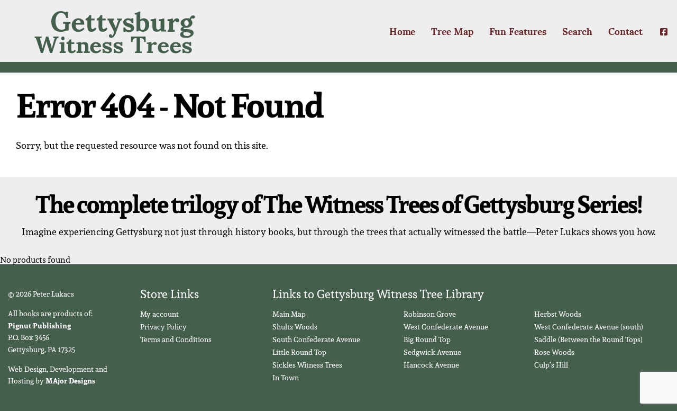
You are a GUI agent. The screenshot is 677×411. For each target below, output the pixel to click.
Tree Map (452, 30)
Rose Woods (554, 352)
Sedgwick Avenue (432, 352)
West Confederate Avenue (446, 327)
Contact (625, 30)
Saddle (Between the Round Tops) (588, 339)
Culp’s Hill (551, 365)
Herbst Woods (557, 314)
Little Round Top (299, 352)
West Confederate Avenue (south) (588, 327)
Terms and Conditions (176, 339)
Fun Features (517, 30)
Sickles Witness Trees (307, 365)
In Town (285, 377)
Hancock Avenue (431, 365)
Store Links (169, 294)
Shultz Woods (294, 327)
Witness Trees (114, 31)
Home (402, 30)
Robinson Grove (430, 314)
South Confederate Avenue (316, 339)
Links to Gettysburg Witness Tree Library (378, 294)
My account (159, 314)
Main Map (289, 314)
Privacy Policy (163, 327)
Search (577, 30)
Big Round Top (427, 339)
